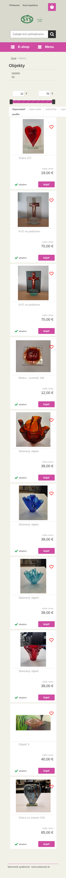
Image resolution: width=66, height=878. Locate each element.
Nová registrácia (30, 5)
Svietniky (16, 73)
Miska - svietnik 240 (31, 378)
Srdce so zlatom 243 (32, 817)
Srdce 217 (25, 158)
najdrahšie (51, 109)
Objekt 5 (24, 744)
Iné (13, 77)
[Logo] (33, 19)
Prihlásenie (14, 5)
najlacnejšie (35, 109)
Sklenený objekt (29, 451)
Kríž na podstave (29, 231)
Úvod (13, 58)
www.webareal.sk (40, 866)
